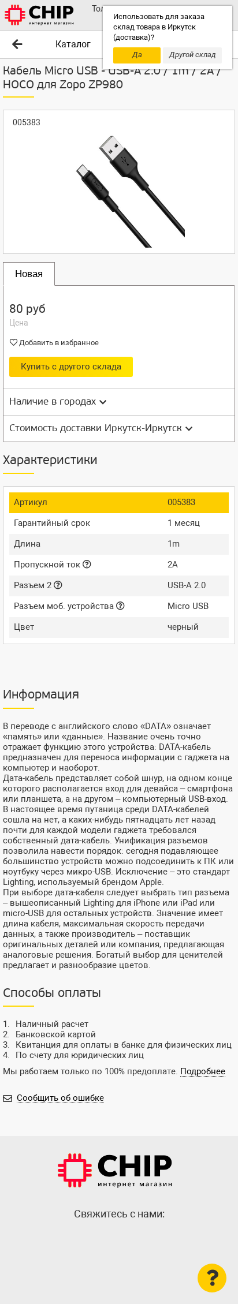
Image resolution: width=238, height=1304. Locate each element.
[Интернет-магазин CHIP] (39, 15)
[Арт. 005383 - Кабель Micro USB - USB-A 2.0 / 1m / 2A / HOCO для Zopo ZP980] (119, 182)
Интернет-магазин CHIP (115, 1170)
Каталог (73, 44)
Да (137, 54)
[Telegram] (119, 1239)
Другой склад (192, 54)
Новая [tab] (29, 273)
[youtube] (142, 1239)
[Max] (96, 1239)
